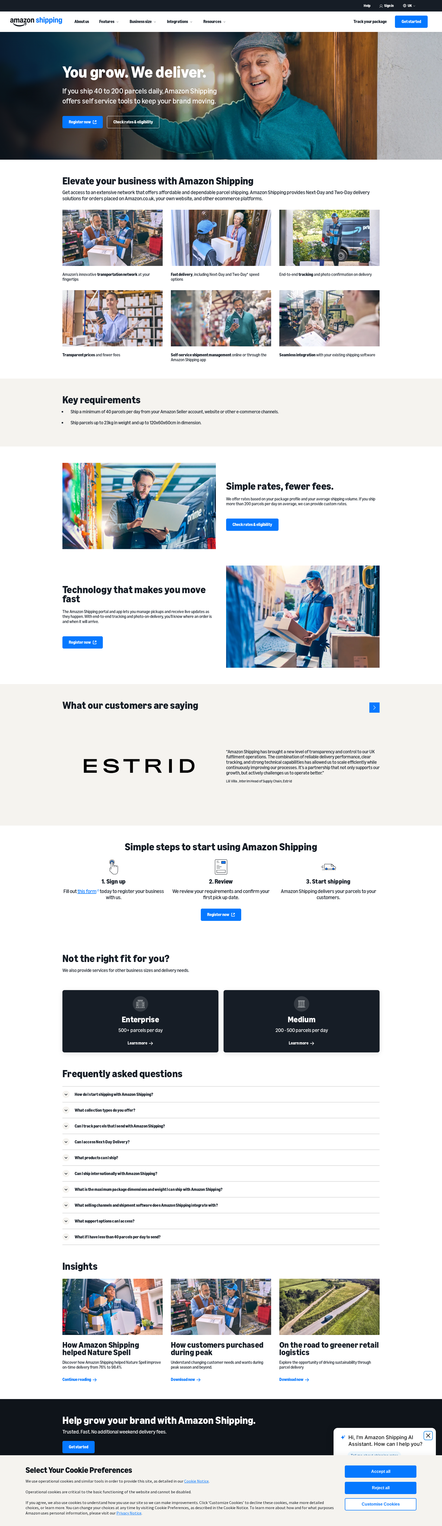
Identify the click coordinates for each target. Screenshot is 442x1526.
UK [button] (410, 6)
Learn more (137, 1043)
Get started (411, 21)
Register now (80, 121)
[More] (117, 22)
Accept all (380, 1471)
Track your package (370, 21)
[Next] (374, 707)
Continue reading (76, 1379)
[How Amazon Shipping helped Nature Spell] (112, 1307)
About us (81, 21)
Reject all (381, 1488)
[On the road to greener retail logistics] (329, 1307)
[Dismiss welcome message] (428, 1435)
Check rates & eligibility (133, 121)
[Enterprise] (140, 1004)
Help (367, 5)
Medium (301, 1019)
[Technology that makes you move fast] (303, 617)
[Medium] (301, 1004)
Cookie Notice (196, 1481)
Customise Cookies (381, 1504)
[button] (221, 1094)
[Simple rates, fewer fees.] (139, 506)
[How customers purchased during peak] (221, 1307)
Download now (183, 1379)
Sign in (389, 5)
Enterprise (140, 1019)
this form (87, 891)
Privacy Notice (128, 1513)
